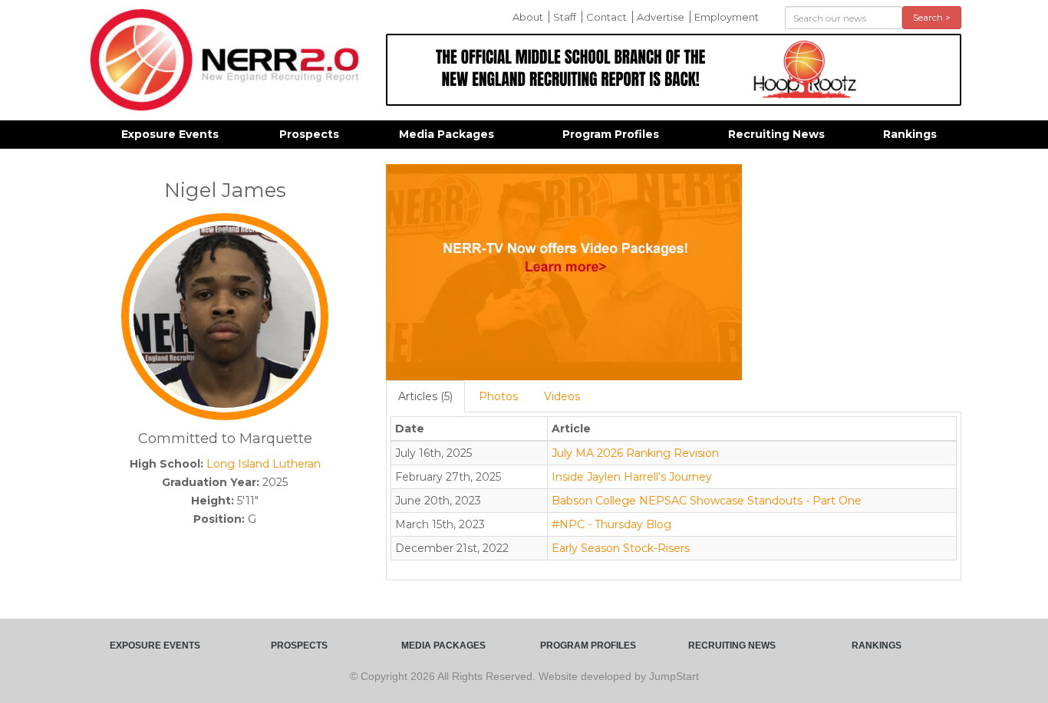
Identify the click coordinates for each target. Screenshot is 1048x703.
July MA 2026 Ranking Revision (635, 453)
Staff (564, 17)
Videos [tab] (562, 396)
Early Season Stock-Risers (621, 548)
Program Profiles (610, 134)
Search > (932, 17)
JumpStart (674, 676)
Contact (606, 17)
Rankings (910, 134)
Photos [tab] (498, 396)
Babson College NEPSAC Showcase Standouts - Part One (707, 501)
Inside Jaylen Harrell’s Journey (632, 477)
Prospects (309, 134)
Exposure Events (170, 134)
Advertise (660, 17)
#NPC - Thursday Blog (611, 524)
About (527, 17)
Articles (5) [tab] (425, 396)
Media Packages (446, 134)
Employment (726, 17)
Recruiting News (776, 134)
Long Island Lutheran (263, 464)
